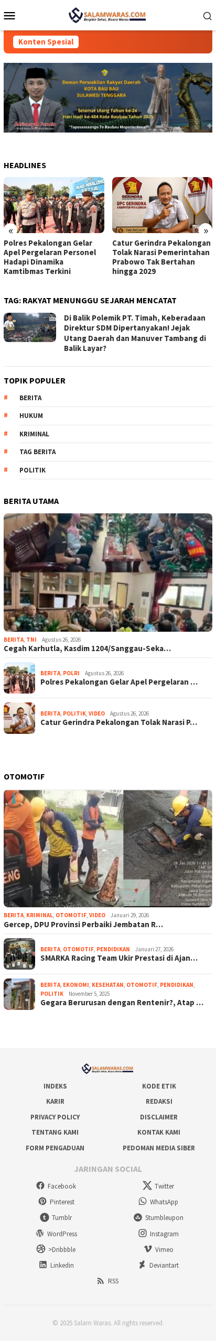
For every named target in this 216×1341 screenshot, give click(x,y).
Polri (71, 673)
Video (97, 713)
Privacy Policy (55, 1117)
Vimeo (164, 1249)
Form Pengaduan (55, 1148)
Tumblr (62, 1217)
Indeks (55, 1086)
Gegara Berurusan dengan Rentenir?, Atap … (121, 1002)
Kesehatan (108, 984)
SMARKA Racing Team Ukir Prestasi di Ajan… (119, 958)
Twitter (164, 1186)
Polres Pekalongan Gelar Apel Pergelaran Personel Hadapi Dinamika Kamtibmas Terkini (50, 257)
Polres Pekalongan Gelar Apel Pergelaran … (119, 682)
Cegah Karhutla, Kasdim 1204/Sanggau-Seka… (87, 648)
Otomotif (71, 915)
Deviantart (164, 1265)
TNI (31, 639)
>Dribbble (61, 1249)
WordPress (62, 1233)
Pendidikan (113, 949)
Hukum (31, 415)
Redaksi (159, 1101)
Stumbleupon (164, 1217)
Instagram (164, 1233)
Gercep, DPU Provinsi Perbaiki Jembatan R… (83, 924)
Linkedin (62, 1265)
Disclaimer (159, 1117)
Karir (55, 1101)
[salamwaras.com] (108, 14)
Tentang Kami (55, 1132)
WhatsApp (164, 1201)
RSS (113, 1281)
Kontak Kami (158, 1132)
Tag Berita (37, 451)
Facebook (62, 1186)
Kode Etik (159, 1086)
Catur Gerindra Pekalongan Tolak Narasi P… (118, 722)
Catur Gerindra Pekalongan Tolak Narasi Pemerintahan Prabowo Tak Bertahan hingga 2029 (161, 257)
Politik (32, 470)
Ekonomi (76, 984)
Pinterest (62, 1201)
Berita (30, 397)
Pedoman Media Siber (159, 1148)
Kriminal (34, 434)
